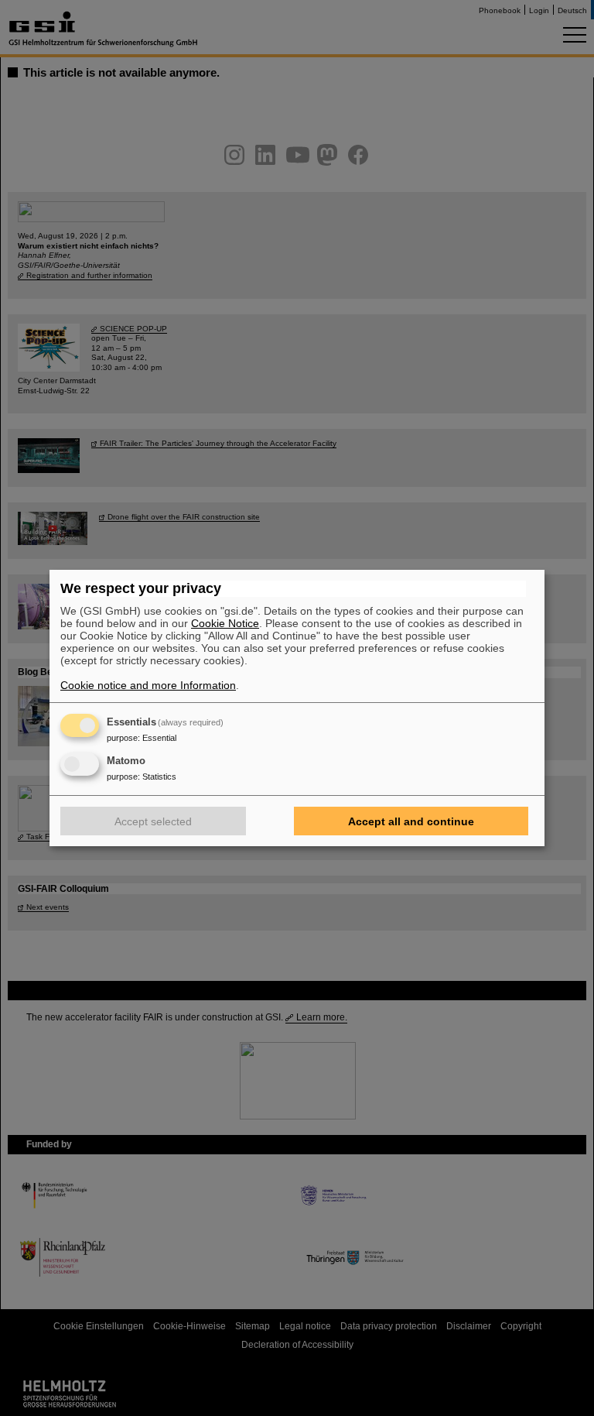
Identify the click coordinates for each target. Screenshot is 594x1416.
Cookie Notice (225, 623)
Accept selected (153, 821)
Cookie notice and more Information (148, 685)
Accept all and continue (411, 821)
